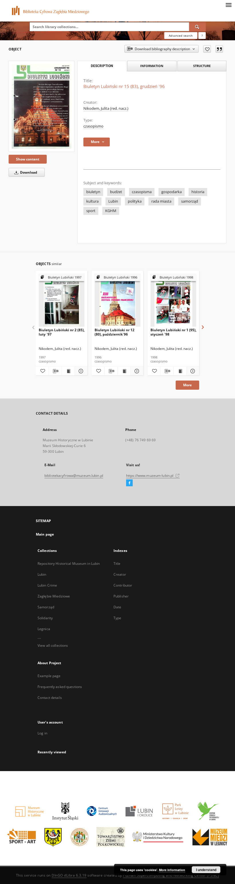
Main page (45, 534)
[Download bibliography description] (55, 371)
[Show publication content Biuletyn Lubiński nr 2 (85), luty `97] (68, 371)
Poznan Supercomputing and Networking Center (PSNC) (171, 875)
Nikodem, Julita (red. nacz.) (105, 108)
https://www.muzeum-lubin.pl (150, 475)
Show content (27, 159)
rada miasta (161, 201)
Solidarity (45, 618)
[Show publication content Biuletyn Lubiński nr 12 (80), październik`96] (124, 371)
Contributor (122, 585)
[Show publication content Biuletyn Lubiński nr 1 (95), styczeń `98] (180, 371)
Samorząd (46, 607)
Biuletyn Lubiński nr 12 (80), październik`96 (114, 332)
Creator (119, 574)
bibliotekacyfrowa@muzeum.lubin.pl (73, 475)
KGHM (110, 210)
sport (90, 210)
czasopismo (93, 126)
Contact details (50, 697)
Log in (42, 733)
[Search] (197, 26)
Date (117, 607)
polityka (135, 201)
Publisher (121, 596)
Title (117, 563)
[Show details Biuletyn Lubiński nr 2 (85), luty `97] (80, 371)
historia (197, 191)
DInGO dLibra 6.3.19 (69, 875)
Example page (49, 675)
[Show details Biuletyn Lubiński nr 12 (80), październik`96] (136, 371)
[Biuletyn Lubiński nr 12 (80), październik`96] (117, 300)
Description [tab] (102, 66)
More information (172, 870)
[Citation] (219, 49)
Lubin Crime (47, 585)
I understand (206, 869)
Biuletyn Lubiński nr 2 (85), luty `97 (62, 332)
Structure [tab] (202, 66)
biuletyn (93, 191)
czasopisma (142, 191)
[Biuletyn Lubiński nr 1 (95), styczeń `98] (173, 300)
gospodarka (171, 191)
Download (28, 172)
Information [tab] (151, 66)
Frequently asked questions (60, 686)
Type (117, 618)
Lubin (113, 201)
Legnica (44, 628)
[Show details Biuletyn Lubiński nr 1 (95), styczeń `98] (192, 371)
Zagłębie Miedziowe (54, 596)
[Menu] (228, 4)
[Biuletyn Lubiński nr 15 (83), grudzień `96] (41, 106)
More (187, 385)
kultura (92, 201)
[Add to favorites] (207, 49)
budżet (116, 191)
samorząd (189, 201)
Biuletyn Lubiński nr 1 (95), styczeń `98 (173, 332)
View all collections (53, 645)
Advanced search (181, 36)
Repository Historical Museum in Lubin (69, 563)
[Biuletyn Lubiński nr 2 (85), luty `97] (61, 300)
